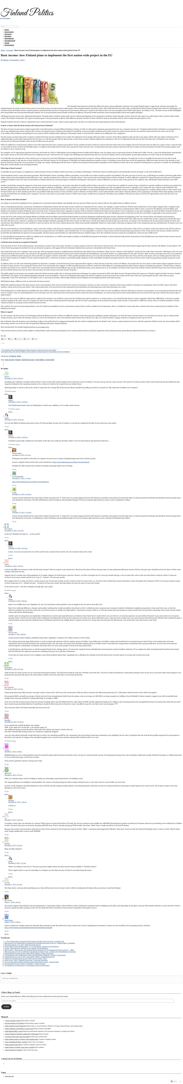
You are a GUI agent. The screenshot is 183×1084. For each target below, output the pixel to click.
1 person (13, 391)
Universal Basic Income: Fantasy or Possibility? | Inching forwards (25, 964)
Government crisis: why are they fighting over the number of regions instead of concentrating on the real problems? (35, 351)
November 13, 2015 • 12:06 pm (18, 402)
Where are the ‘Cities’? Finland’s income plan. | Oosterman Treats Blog (26, 960)
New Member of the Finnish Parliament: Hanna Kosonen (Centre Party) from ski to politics (29, 350)
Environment (9, 45)
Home (3, 50)
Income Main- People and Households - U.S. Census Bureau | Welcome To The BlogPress (32, 946)
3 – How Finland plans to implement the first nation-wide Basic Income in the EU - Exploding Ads (34, 941)
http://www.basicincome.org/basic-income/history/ (71, 462)
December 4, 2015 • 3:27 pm (13, 775)
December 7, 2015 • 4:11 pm (13, 884)
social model (49, 360)
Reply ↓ (7, 394)
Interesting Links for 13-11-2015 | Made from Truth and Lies (23, 945)
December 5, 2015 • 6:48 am (17, 634)
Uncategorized (10, 41)
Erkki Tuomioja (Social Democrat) (15, 1026)
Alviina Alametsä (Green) (12, 1020)
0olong (7, 418)
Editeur (5, 60)
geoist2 (14, 492)
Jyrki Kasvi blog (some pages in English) (17, 1036)
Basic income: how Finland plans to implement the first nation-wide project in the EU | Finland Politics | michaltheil (40, 943)
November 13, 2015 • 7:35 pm (21, 478)
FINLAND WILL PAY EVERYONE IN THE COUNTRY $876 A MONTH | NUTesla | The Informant (35, 955)
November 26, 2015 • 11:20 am (14, 722)
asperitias (7, 720)
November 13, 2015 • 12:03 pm (18, 548)
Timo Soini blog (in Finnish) (13, 1050)
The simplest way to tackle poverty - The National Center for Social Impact (27, 965)
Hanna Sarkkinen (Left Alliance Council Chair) (19, 1028)
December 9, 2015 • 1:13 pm (17, 863)
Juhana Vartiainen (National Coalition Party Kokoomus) (22, 1034)
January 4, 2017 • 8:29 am (12, 922)
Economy (8, 34)
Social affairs (39, 360)
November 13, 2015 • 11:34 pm (21, 512)
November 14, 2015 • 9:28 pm (17, 601)
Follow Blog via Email (10, 992)
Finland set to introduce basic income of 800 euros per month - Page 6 (26, 958)
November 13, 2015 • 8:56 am (14, 378)
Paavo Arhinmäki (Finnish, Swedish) (16, 1042)
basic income (9, 360)
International (9, 38)
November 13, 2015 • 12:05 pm (18, 437)
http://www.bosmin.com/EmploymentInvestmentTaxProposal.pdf (28, 928)
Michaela (11, 800)
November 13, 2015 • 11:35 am (14, 530)
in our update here (42, 327)
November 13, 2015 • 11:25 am (14, 419)
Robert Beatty (9, 920)
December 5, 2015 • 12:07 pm (14, 820)
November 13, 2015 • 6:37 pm (14, 669)
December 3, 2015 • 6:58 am (13, 751)
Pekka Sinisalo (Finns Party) (13, 1044)
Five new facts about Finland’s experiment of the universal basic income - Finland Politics (32, 962)
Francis (7, 750)
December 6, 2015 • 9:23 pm (13, 845)
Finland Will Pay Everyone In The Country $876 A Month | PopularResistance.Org (30, 957)
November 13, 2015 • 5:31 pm (21, 455)
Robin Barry (8, 667)
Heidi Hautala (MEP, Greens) (14, 1031)
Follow (6, 1007)
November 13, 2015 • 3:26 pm (14, 566)
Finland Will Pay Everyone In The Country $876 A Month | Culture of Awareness (29, 953)
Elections (8, 36)
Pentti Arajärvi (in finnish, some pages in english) (20, 1047)
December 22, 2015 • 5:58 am (17, 802)
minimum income (27, 360)
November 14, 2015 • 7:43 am (14, 689)
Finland (18, 360)
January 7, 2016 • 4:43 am (12, 902)
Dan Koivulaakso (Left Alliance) (15, 1023)
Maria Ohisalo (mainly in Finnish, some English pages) (21, 1039)
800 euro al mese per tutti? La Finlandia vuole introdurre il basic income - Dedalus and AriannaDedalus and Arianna (40, 952)
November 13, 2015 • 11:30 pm (21, 494)
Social (7, 43)
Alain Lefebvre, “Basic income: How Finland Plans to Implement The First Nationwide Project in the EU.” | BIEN (39, 950)
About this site (9, 1076)
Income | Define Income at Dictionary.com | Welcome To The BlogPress (26, 948)
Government (9, 32)
